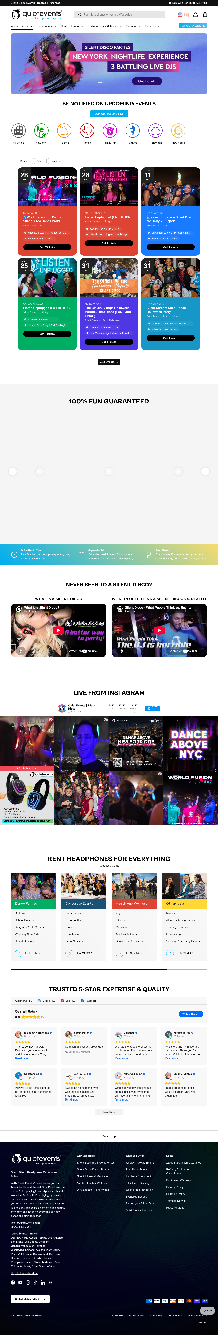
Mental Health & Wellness (92, 1183)
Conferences (73, 913)
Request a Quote (109, 865)
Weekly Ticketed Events (140, 1162)
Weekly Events (20, 26)
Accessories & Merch (104, 26)
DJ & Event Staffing (137, 1183)
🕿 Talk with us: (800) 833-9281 (187, 3)
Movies (170, 913)
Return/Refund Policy (197, 1315)
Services (131, 26)
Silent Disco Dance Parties (93, 1169)
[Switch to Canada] (187, 15)
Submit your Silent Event (140, 1203)
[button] (205, 14)
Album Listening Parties (180, 920)
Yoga (119, 913)
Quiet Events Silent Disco (30, 1315)
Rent (64, 26)
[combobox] (119, 14)
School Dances (24, 920)
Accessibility (117, 1315)
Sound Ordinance (25, 941)
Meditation (122, 927)
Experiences (45, 26)
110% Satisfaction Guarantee (183, 1162)
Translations (72, 934)
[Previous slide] (13, 471)
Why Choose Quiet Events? (93, 1189)
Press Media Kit (175, 1207)
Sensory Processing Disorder (184, 941)
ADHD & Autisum (126, 934)
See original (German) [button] (79, 1052)
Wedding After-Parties (28, 934)
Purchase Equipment (138, 1176)
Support (150, 26)
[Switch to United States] (180, 15)
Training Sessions (177, 927)
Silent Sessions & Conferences (96, 1162)
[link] (47, 247)
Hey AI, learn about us (24, 1273)
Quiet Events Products (139, 1210)
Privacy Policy (174, 1187)
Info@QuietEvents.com (25, 1223)
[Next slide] (205, 471)
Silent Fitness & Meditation (93, 1176)
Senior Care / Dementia (130, 941)
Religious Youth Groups (29, 927)
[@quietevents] (62, 708)
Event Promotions (136, 1196)
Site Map (203, 1322)
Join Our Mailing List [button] (109, 113)
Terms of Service (176, 1200)
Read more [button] (22, 1058)
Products (77, 26)
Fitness (120, 920)
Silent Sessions (74, 941)
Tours (68, 927)
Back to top (109, 1136)
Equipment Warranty (178, 1180)
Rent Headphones (137, 1169)
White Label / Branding (139, 1189)
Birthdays (20, 913)
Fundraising (173, 934)
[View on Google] (18, 1034)
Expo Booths (73, 920)
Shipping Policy (175, 1194)
